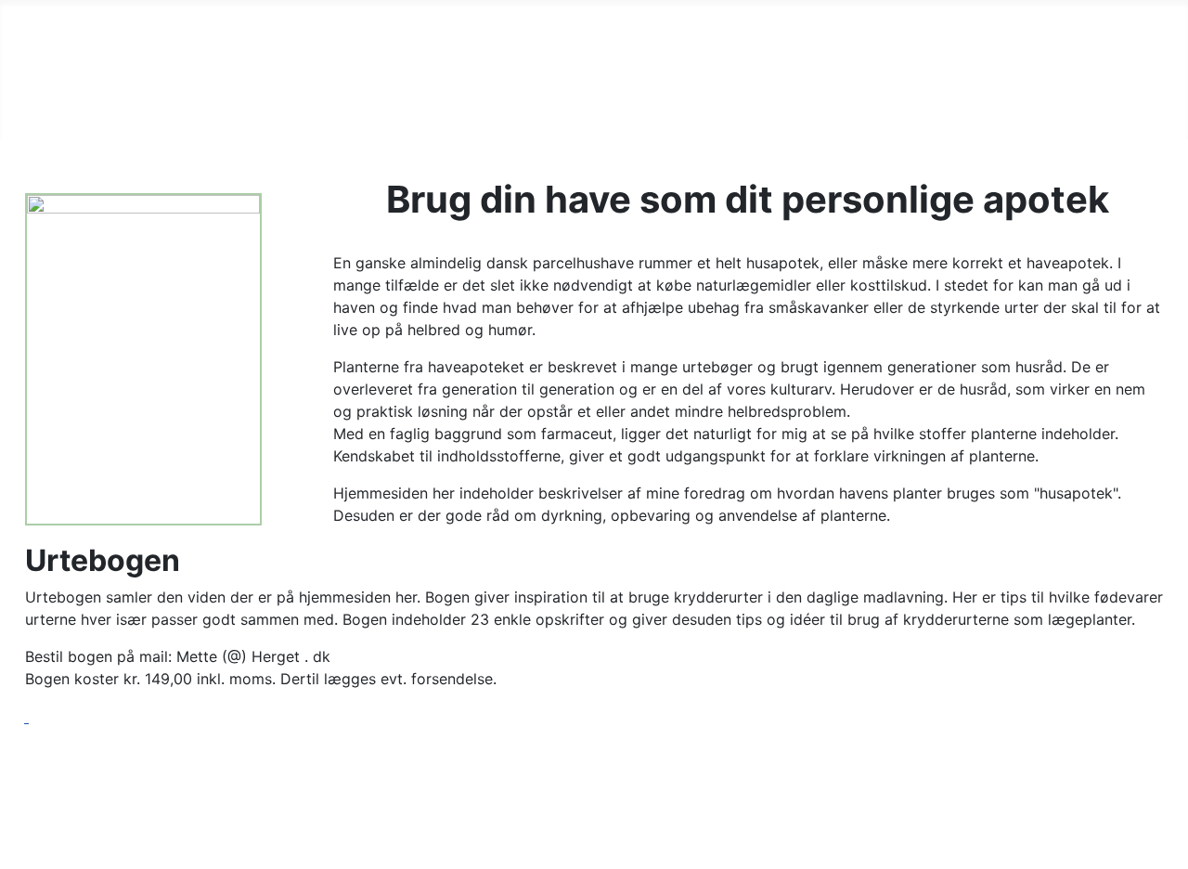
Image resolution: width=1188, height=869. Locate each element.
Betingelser (556, 103)
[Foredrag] (227, 104)
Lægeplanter (320, 103)
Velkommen (68, 103)
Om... (651, 103)
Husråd (453, 103)
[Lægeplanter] (381, 104)
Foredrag (181, 103)
